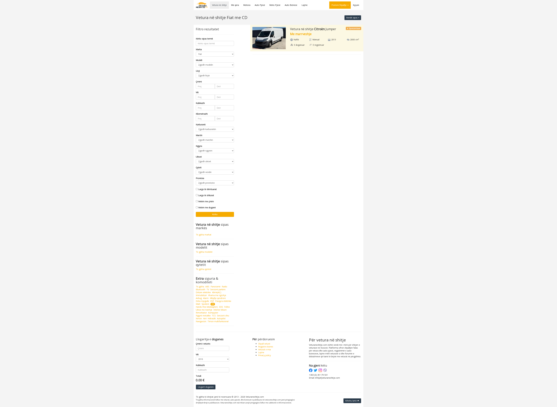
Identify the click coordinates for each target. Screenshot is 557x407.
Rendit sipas (352, 17)
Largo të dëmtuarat (207, 189)
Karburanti (201, 124)
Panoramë (215, 286)
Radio (224, 286)
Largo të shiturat (206, 195)
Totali (198, 376)
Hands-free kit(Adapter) (207, 306)
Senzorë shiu (223, 315)
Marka (199, 49)
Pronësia (200, 178)
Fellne (227, 306)
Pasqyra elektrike (223, 301)
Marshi (199, 135)
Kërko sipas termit (204, 38)
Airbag (199, 298)
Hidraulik (212, 318)
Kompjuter (213, 312)
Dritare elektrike (203, 292)
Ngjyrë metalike (203, 315)
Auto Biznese (291, 5)
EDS (221, 306)
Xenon (199, 318)
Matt (198, 304)
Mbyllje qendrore (218, 298)
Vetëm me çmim (206, 201)
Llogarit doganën (206, 387)
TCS (214, 315)
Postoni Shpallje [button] (339, 5)
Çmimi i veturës (203, 343)
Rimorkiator (201, 312)
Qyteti (198, 167)
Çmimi (199, 81)
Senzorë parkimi (217, 289)
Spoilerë (205, 304)
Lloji (198, 70)
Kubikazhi (200, 103)
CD (212, 304)
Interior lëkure (220, 309)
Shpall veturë (264, 343)
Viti (197, 92)
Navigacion (201, 321)
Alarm (206, 298)
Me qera (235, 5)
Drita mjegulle (202, 301)
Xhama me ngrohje (217, 295)
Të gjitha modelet (204, 251)
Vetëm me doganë (207, 207)
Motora (246, 5)
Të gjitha (200, 286)
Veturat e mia (264, 349)
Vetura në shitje (219, 5)
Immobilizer (201, 295)
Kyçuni (356, 5)
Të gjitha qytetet (203, 269)
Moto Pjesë (274, 5)
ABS (207, 286)
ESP (212, 301)
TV (208, 289)
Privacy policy (264, 355)
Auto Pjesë (260, 5)
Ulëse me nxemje (204, 309)
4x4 (204, 318)
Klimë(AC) (216, 292)
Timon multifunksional (218, 321)
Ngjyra (199, 146)
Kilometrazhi (202, 113)
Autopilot (221, 318)
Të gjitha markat (203, 234)
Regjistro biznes (265, 346)
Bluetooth (200, 289)
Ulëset (199, 156)
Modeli (199, 60)
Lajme (305, 5)
